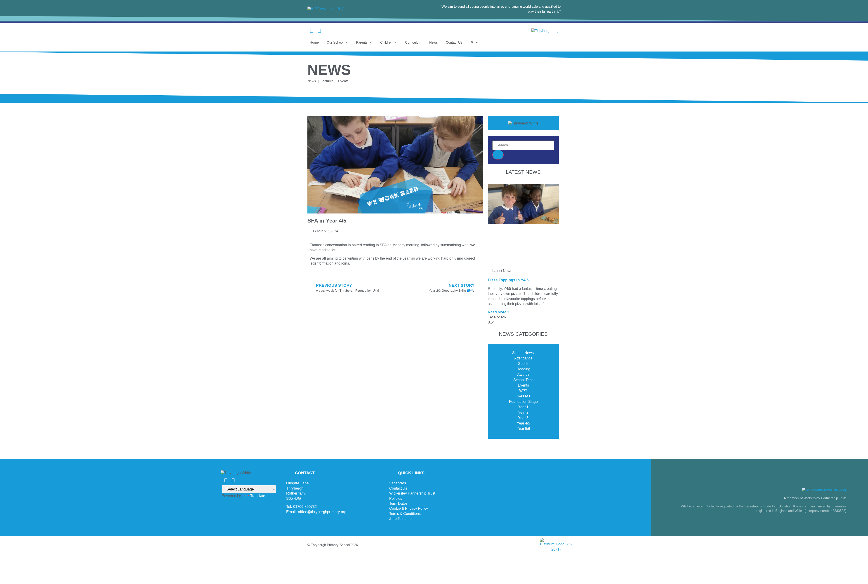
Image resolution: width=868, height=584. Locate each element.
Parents (362, 42)
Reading (523, 369)
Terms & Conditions (405, 514)
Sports (523, 364)
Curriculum (413, 42)
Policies (395, 498)
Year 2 (523, 412)
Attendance (523, 358)
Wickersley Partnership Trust (412, 493)
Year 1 (523, 407)
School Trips (523, 380)
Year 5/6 (523, 429)
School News (523, 353)
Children (386, 42)
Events (523, 385)
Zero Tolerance (401, 519)
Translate (257, 496)
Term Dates (398, 503)
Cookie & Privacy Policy (408, 508)
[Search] (474, 42)
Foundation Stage (523, 401)
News (433, 42)
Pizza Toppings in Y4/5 (508, 280)
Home (314, 42)
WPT (523, 391)
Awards (523, 374)
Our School (335, 42)
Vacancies (397, 483)
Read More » (498, 312)
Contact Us (454, 42)
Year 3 (523, 418)
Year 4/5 (523, 423)
